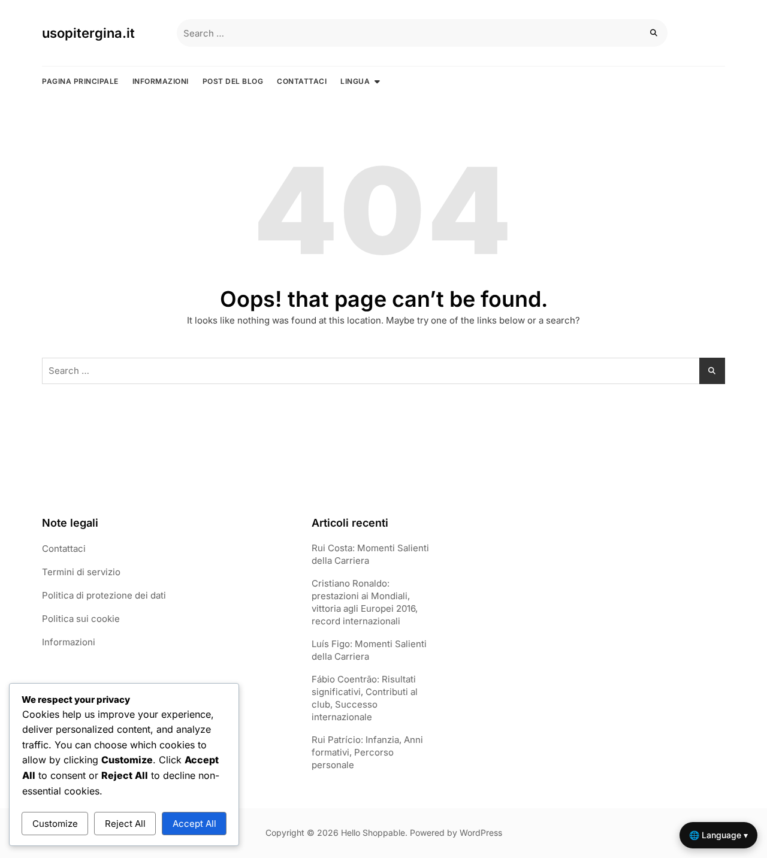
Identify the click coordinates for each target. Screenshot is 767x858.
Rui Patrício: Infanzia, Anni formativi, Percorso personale (367, 752)
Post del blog (233, 81)
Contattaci (302, 81)
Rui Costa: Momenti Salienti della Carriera (370, 554)
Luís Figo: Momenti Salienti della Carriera (369, 650)
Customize (55, 823)
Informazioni (160, 81)
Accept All (194, 823)
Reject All (125, 823)
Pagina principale (80, 81)
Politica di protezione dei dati (104, 595)
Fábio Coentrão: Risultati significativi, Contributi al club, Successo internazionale (365, 698)
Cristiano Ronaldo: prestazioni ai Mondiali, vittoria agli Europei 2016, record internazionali (365, 602)
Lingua (355, 81)
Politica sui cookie (81, 618)
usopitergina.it (88, 33)
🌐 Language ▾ (718, 835)
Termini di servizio (81, 572)
